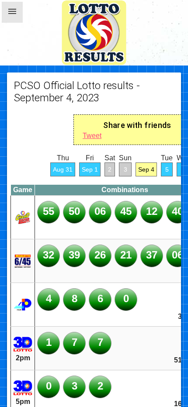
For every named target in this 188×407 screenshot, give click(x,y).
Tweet (92, 135)
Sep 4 (146, 169)
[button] (12, 12)
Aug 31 (63, 169)
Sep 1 (90, 169)
